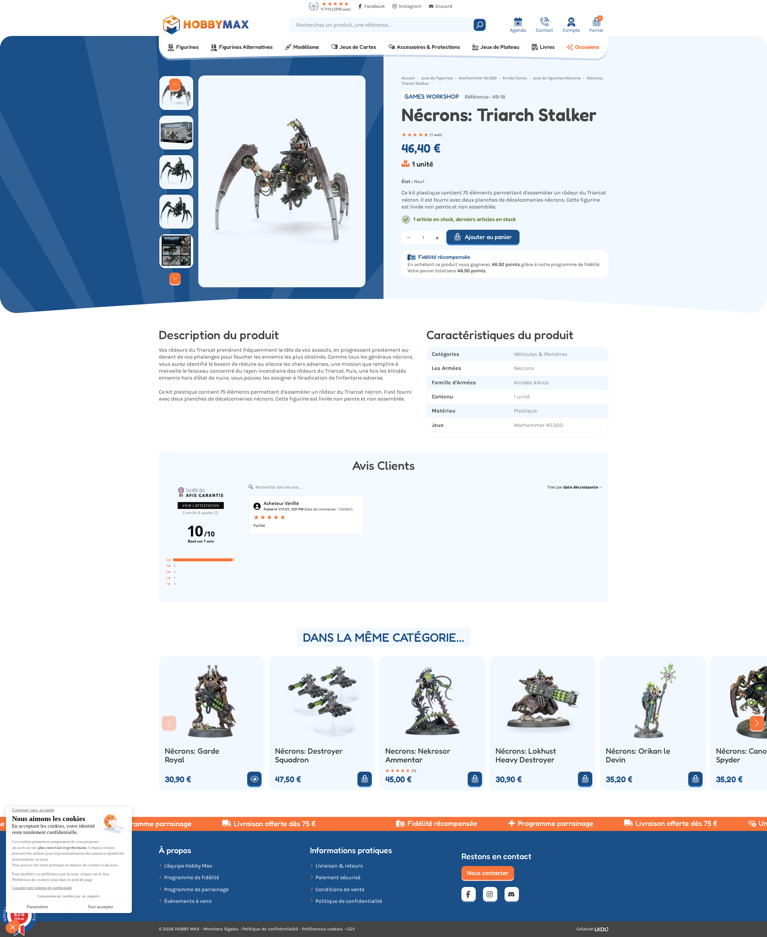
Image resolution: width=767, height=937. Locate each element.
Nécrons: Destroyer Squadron (309, 755)
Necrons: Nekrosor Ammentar (417, 755)
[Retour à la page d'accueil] (215, 25)
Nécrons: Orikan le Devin (638, 755)
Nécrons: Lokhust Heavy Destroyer (526, 755)
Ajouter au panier (488, 237)
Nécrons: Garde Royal (192, 755)
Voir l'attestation (200, 505)
